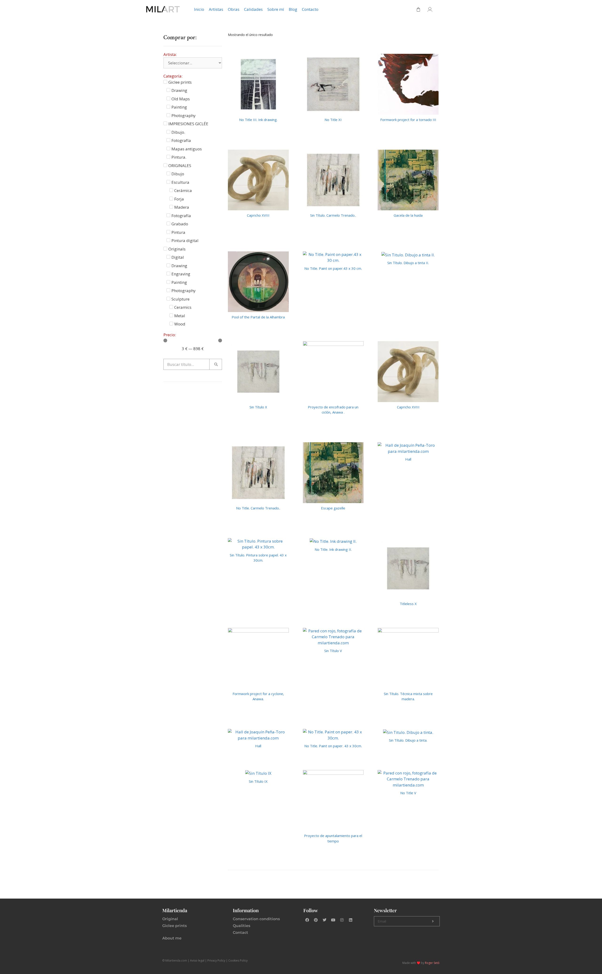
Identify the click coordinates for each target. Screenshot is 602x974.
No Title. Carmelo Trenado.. (258, 508)
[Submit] (433, 921)
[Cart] (418, 9)
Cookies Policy (238, 960)
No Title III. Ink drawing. (258, 119)
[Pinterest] (316, 920)
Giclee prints (174, 925)
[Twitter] (324, 920)
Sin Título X (258, 407)
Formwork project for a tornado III (408, 119)
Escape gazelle (333, 508)
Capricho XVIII (258, 215)
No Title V (408, 792)
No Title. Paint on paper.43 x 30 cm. (333, 268)
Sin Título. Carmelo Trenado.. (333, 215)
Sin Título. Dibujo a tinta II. (408, 262)
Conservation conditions (256, 919)
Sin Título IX (258, 781)
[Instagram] (342, 920)
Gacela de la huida (408, 215)
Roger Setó (432, 963)
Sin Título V (333, 650)
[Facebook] (307, 920)
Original (170, 919)
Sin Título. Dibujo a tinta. (408, 740)
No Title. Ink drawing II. (333, 549)
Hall (408, 459)
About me (172, 938)
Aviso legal (197, 960)
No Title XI (333, 119)
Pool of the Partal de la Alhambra (258, 317)
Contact (240, 932)
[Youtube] (333, 920)
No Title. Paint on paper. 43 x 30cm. (333, 745)
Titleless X (408, 603)
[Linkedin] (350, 920)
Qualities (241, 925)
